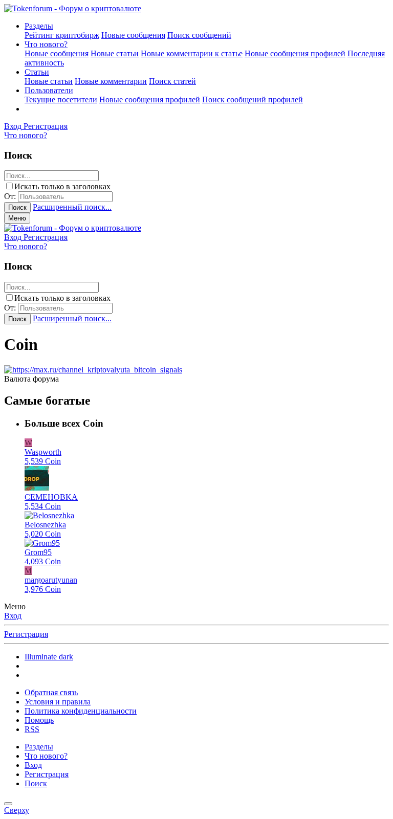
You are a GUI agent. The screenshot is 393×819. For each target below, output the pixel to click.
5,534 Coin (43, 506)
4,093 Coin (43, 561)
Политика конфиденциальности (81, 710)
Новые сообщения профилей (295, 53)
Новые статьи (115, 53)
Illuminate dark (49, 656)
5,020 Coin (43, 533)
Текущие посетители (61, 99)
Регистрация (26, 634)
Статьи (37, 72)
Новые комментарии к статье (192, 53)
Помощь (39, 720)
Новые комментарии (111, 81)
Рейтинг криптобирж (62, 35)
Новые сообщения (133, 35)
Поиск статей (172, 81)
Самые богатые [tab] (47, 400)
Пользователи (49, 90)
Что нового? (46, 44)
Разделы (39, 25)
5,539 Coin (43, 461)
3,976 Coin (43, 589)
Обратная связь (51, 692)
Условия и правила (58, 701)
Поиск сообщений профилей (252, 99)
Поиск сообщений (199, 35)
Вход (12, 615)
